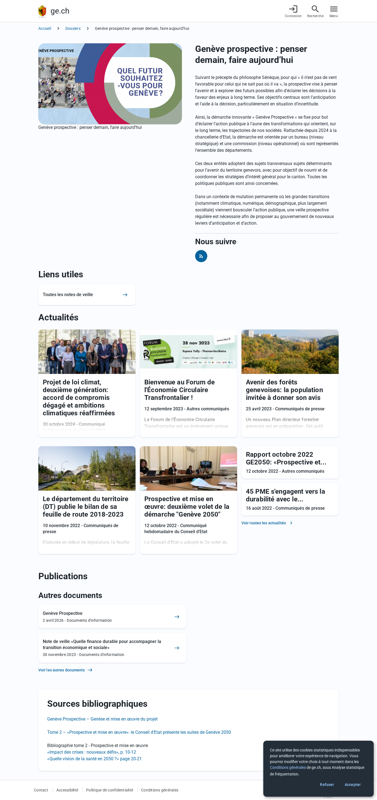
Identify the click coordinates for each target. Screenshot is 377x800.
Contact (41, 790)
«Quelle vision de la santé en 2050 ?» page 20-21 (94, 758)
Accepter (353, 784)
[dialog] (318, 769)
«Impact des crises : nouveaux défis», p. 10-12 (92, 752)
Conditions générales (159, 790)
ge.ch (60, 10)
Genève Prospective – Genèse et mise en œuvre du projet (102, 719)
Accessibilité (67, 790)
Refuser (327, 784)
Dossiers (73, 28)
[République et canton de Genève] (42, 11)
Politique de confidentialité (109, 790)
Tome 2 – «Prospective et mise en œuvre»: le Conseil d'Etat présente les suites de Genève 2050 (139, 732)
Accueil (44, 28)
